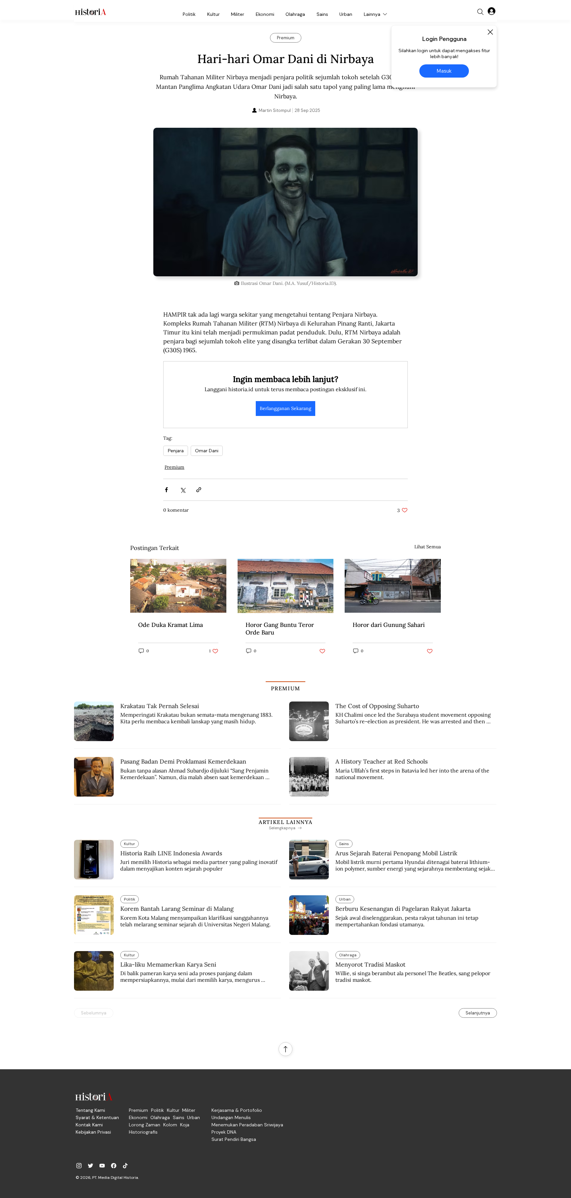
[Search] (480, 12)
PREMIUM (285, 688)
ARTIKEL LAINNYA (285, 822)
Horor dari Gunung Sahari (389, 625)
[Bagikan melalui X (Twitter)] (182, 490)
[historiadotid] (79, 1166)
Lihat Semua (427, 547)
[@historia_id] (90, 1166)
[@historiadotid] (102, 1166)
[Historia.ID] (90, 12)
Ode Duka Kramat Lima (170, 625)
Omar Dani (206, 451)
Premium (174, 467)
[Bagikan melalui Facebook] (166, 490)
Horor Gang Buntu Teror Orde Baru (280, 628)
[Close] (490, 32)
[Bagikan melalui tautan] (199, 490)
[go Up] (285, 1049)
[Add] (285, 202)
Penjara (176, 451)
